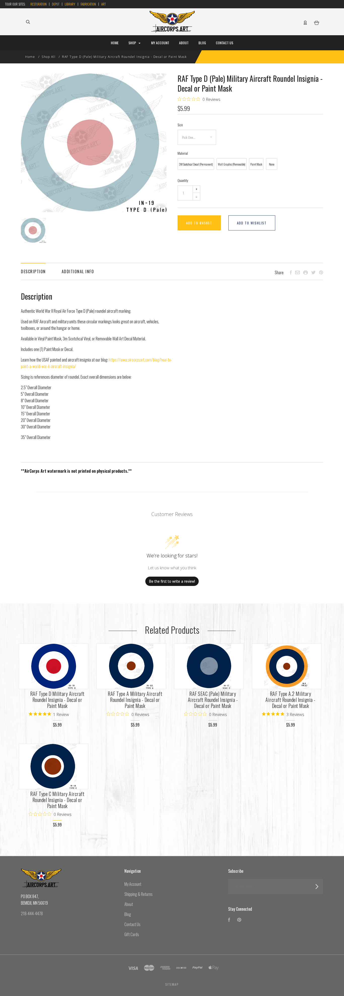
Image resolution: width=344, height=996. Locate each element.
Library (70, 4)
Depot (55, 4)
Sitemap (172, 984)
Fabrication (88, 4)
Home (115, 42)
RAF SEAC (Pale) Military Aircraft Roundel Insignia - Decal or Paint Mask (213, 699)
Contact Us (224, 42)
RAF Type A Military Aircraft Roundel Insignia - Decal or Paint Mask (135, 699)
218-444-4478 (32, 913)
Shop (132, 42)
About (184, 42)
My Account (160, 42)
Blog (202, 42)
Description (33, 271)
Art (103, 4)
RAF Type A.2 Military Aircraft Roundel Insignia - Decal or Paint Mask (290, 699)
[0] (316, 22)
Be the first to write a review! (172, 581)
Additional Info (78, 271)
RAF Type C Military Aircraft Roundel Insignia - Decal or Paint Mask (57, 800)
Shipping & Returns (138, 894)
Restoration (38, 4)
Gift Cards (131, 934)
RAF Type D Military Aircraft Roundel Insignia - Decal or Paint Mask (57, 699)
